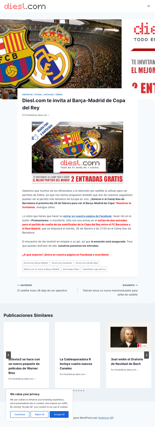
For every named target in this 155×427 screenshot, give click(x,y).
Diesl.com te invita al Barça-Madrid (41, 269)
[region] (39, 405)
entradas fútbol (71, 269)
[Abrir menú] (148, 6)
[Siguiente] (146, 355)
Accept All (59, 414)
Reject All (39, 414)
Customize (20, 414)
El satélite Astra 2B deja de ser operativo (42, 288)
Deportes (27, 94)
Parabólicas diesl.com (36, 115)
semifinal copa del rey (94, 269)
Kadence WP (106, 417)
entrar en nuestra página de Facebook (87, 216)
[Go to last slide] (8, 355)
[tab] (74, 390)
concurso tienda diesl (87, 263)
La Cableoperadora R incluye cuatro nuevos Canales (76, 363)
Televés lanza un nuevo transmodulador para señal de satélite (110, 290)
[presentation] (26, 337)
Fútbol (38, 94)
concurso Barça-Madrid (36, 263)
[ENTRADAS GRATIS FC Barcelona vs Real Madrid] (77, 153)
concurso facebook (62, 263)
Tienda (59, 94)
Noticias (49, 94)
